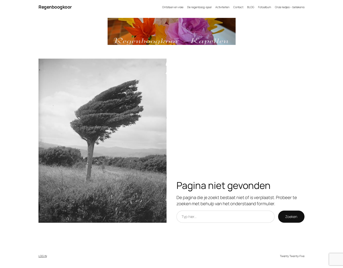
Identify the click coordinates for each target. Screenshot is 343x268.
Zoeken (291, 216)
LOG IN (43, 256)
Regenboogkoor (55, 7)
